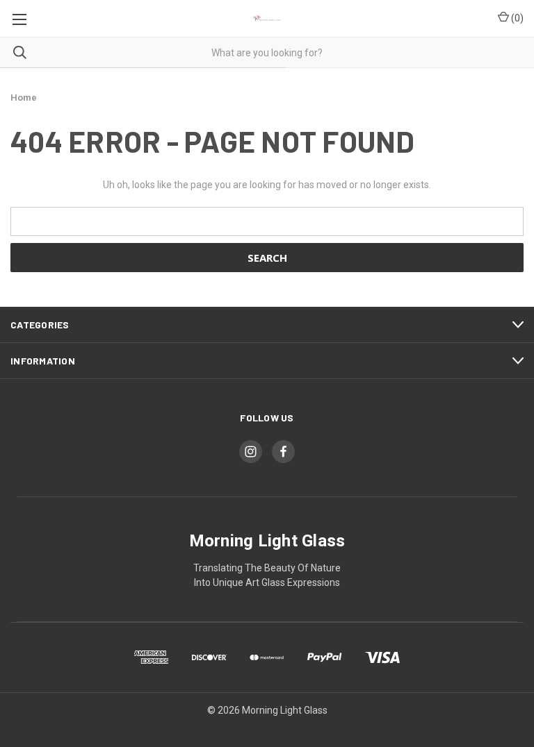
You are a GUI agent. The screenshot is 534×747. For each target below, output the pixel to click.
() (516, 18)
